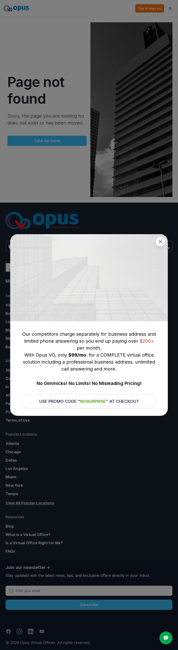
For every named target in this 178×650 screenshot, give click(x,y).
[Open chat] (165, 637)
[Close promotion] (160, 241)
